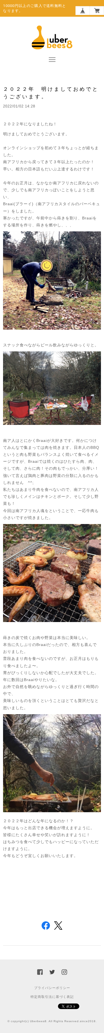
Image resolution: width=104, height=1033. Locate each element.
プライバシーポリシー (52, 988)
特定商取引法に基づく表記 (52, 997)
